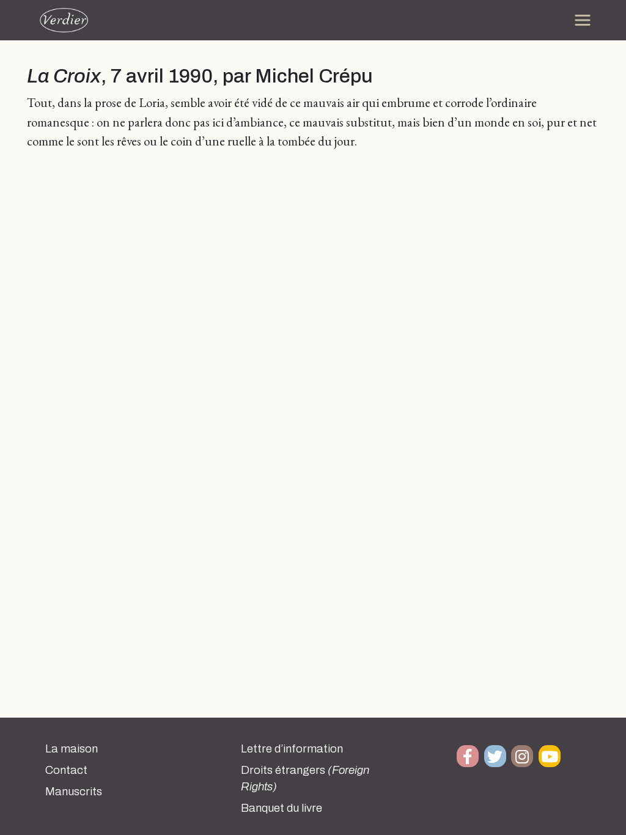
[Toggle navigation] (582, 20)
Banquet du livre (281, 808)
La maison (71, 749)
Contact (66, 770)
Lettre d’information (292, 749)
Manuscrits (73, 791)
